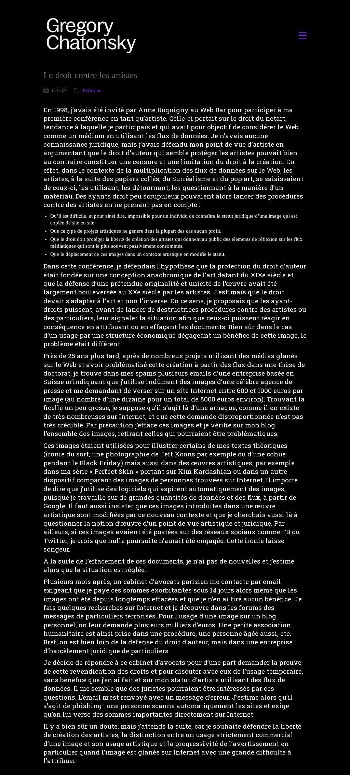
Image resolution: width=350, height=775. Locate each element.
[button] (303, 35)
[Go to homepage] (93, 35)
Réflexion (92, 90)
